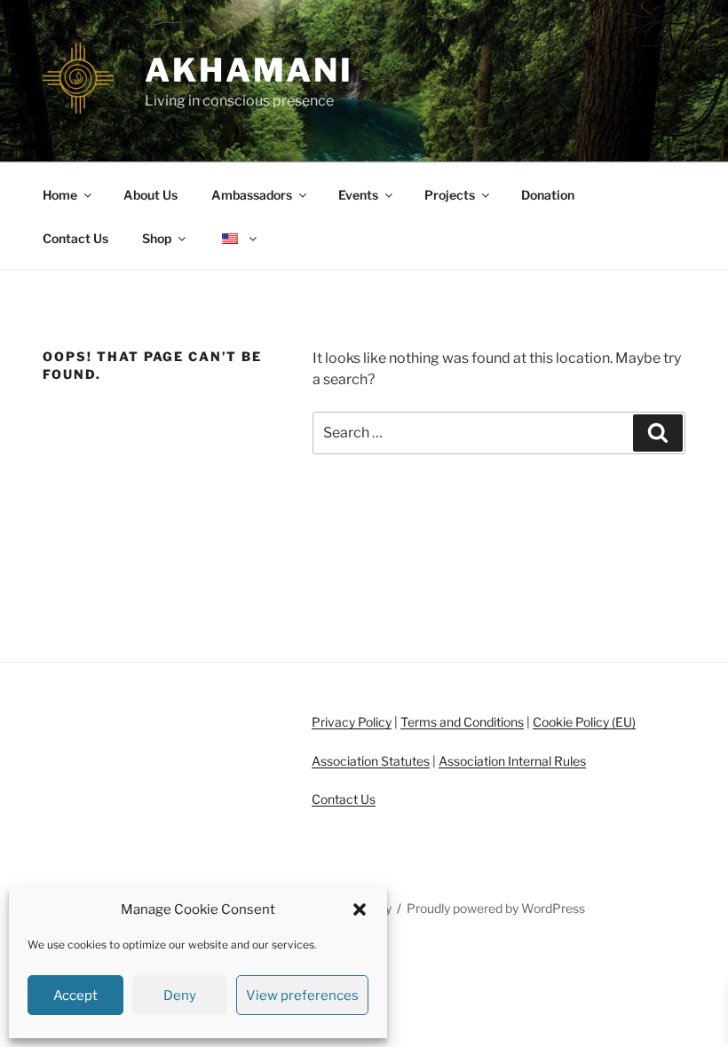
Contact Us (75, 238)
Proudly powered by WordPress (496, 908)
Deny (179, 996)
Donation (547, 194)
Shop (156, 238)
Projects (449, 194)
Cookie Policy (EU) (584, 721)
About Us (150, 194)
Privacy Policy (352, 721)
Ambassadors (251, 194)
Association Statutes (371, 760)
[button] (359, 909)
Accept (75, 996)
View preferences (302, 996)
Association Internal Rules (512, 760)
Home (60, 194)
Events (358, 194)
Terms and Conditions (462, 721)
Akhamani (249, 70)
